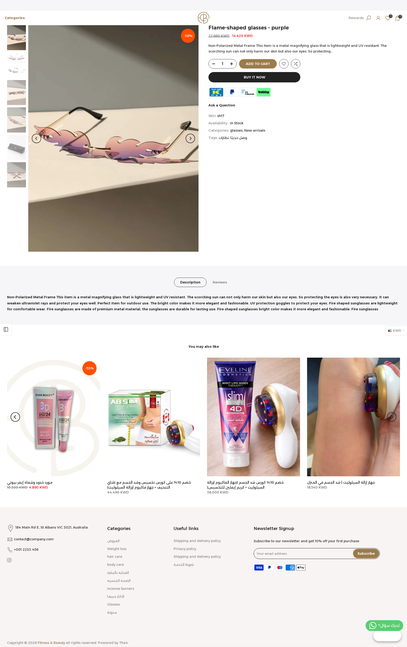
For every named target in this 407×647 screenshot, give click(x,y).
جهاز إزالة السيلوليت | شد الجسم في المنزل (341, 482)
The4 (123, 643)
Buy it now (254, 77)
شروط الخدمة (184, 564)
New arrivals (254, 130)
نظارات (224, 138)
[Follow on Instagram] (9, 560)
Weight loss (116, 549)
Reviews (220, 282)
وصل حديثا (238, 138)
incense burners (120, 588)
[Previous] (36, 138)
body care (115, 564)
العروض (113, 541)
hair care (114, 556)
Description (190, 282)
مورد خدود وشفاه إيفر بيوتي (29, 482)
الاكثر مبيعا (115, 596)
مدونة (112, 612)
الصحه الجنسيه (118, 580)
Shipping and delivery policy (197, 541)
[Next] (190, 138)
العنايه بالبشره (118, 572)
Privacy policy (185, 549)
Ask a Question (221, 105)
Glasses (113, 604)
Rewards (356, 18)
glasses (236, 130)
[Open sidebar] (6, 329)
